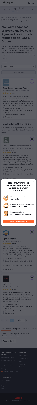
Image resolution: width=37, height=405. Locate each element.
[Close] (34, 181)
